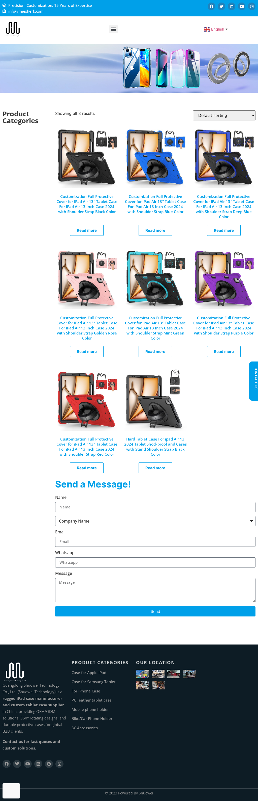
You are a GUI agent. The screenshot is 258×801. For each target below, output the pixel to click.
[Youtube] (241, 6)
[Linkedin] (231, 6)
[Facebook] (211, 6)
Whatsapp (65, 553)
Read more (87, 230)
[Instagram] (251, 6)
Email (60, 532)
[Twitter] (221, 6)
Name (61, 497)
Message (63, 573)
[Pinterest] (49, 764)
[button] (113, 29)
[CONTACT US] (253, 394)
